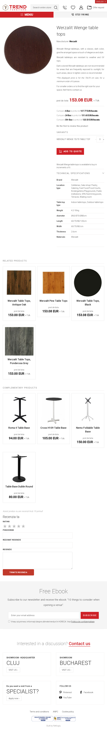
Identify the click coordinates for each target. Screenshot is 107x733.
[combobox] (45, 7)
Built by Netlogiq (53, 726)
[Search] (56, 7)
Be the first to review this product (72, 126)
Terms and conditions (39, 712)
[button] (101, 1)
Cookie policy (68, 712)
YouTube (67, 697)
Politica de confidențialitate (82, 622)
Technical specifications (73, 173)
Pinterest (67, 692)
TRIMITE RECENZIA (18, 572)
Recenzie (7, 549)
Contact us (79, 643)
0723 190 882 (82, 14)
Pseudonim (8, 530)
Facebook (88, 692)
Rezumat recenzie (12, 540)
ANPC (55, 712)
